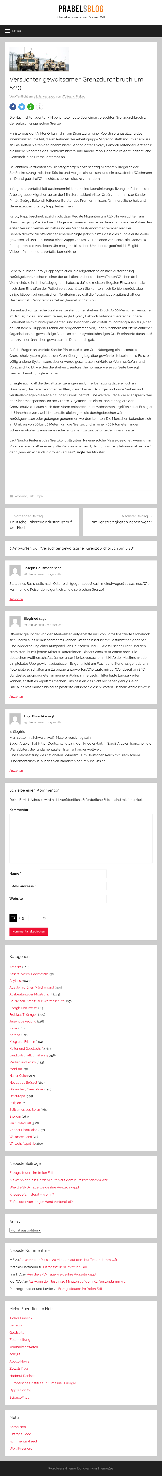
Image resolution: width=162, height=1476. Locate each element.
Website (16, 899)
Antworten (16, 599)
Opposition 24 (20, 1390)
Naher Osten (18, 1076)
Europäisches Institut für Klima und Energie (42, 1383)
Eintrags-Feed (20, 1434)
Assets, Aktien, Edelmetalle (29, 974)
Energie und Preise (23, 1008)
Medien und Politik (22, 1062)
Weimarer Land (20, 1137)
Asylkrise (21, 496)
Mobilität (15, 1069)
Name (15, 873)
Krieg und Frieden (22, 1042)
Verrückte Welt (20, 1123)
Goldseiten (17, 1332)
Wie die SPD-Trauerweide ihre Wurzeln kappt (44, 1187)
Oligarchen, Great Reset (26, 1089)
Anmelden (17, 1427)
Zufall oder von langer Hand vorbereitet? (41, 1202)
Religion (15, 1103)
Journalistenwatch (23, 1347)
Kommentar (19, 810)
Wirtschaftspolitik (22, 1143)
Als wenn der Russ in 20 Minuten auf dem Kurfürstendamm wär (58, 1180)
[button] (12, 106)
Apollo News (19, 1361)
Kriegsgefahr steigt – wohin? (31, 1194)
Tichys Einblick (20, 1318)
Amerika (15, 967)
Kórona (14, 1035)
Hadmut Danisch (22, 1376)
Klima (13, 1028)
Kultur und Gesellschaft (26, 1049)
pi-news (15, 1325)
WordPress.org (21, 1448)
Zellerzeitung (19, 1340)
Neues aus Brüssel (23, 1082)
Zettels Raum (19, 1368)
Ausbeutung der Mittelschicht (30, 994)
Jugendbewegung (22, 1021)
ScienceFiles (19, 1397)
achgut (14, 1354)
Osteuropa (35, 496)
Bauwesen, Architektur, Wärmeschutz (36, 1001)
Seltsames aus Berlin (24, 1109)
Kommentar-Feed (23, 1441)
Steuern (15, 1116)
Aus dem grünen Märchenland (31, 987)
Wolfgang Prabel (73, 96)
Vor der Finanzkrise (23, 1130)
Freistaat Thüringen (23, 1015)
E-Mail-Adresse (22, 886)
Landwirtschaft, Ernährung (28, 1055)
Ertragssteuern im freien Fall (31, 1173)
